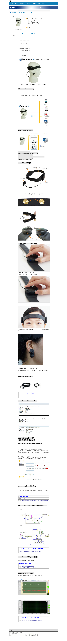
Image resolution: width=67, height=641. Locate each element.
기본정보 (14, 35)
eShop (43, 3)
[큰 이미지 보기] (18, 27)
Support (16, 3)
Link (39, 3)
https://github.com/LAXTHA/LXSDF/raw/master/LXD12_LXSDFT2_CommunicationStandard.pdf (35, 500)
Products (11, 3)
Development (28, 3)
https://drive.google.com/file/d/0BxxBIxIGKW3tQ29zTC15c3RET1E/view (32, 620)
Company (34, 3)
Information (22, 3)
